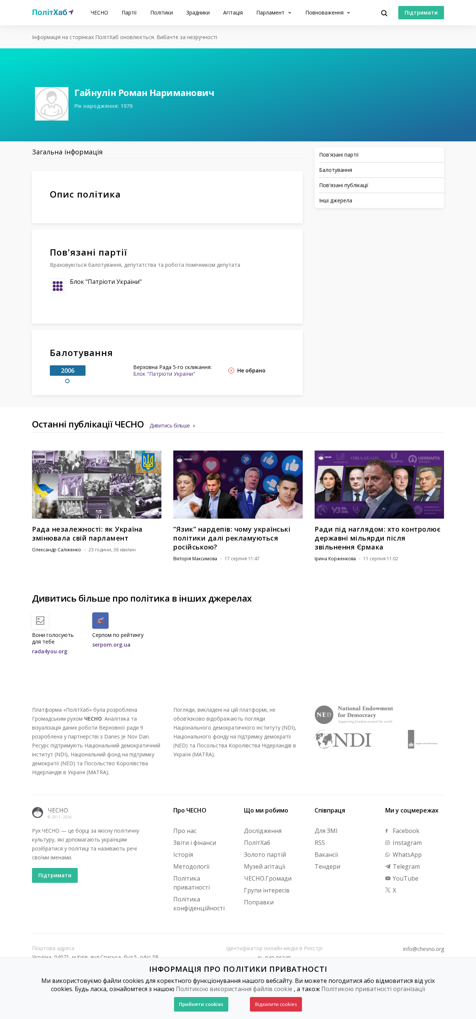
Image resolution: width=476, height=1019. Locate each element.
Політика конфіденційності (199, 903)
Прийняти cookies (201, 1004)
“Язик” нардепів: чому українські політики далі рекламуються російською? (231, 538)
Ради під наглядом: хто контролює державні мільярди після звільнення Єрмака (377, 538)
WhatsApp (406, 854)
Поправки (259, 902)
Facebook (405, 831)
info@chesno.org (423, 949)
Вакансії (326, 854)
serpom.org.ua (111, 644)
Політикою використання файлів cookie (234, 989)
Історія (183, 854)
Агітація (233, 12)
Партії (129, 12)
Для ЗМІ (326, 831)
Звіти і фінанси (194, 843)
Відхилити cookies (276, 1004)
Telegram (405, 866)
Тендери (327, 866)
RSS (320, 843)
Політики (161, 12)
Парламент (271, 12)
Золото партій (265, 854)
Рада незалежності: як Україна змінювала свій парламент (87, 533)
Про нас (184, 831)
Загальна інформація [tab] (67, 151)
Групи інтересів (267, 890)
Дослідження (263, 831)
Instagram (406, 843)
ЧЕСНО (99, 12)
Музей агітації (264, 866)
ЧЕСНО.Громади (268, 878)
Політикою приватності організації (373, 989)
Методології (191, 866)
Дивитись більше (169, 425)
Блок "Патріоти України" (106, 281)
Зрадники (198, 12)
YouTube (404, 878)
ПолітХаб (257, 843)
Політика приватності (191, 882)
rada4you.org (49, 651)
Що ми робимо (266, 810)
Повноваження (325, 12)
